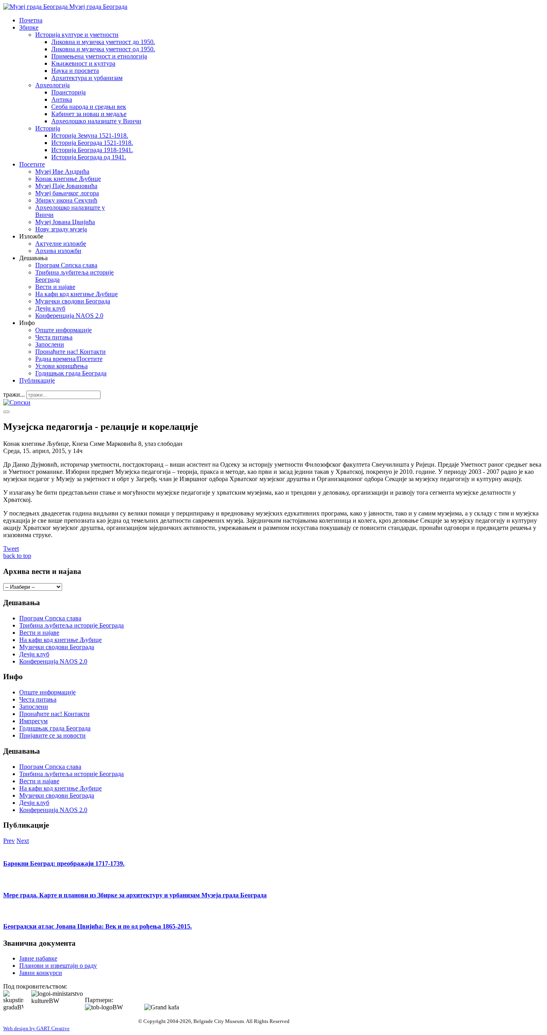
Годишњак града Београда (71, 373)
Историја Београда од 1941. (88, 157)
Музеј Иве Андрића (62, 171)
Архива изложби (58, 250)
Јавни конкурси (40, 972)
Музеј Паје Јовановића (66, 186)
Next (22, 840)
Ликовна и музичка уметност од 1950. (103, 49)
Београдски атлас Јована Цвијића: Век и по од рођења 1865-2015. (97, 926)
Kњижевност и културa (83, 63)
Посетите (32, 164)
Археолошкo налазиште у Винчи (96, 121)
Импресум (33, 721)
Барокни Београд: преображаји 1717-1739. (64, 863)
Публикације (37, 380)
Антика (61, 99)
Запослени (49, 344)
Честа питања (53, 337)
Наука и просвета (75, 70)
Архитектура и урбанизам (87, 77)
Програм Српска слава (66, 265)
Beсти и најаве (55, 286)
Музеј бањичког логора (67, 193)
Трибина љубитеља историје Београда (71, 625)
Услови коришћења (61, 366)
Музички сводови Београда (72, 301)
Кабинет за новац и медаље (89, 113)
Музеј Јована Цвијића (65, 222)
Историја (47, 128)
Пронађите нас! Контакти (70, 351)
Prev (9, 840)
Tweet (11, 548)
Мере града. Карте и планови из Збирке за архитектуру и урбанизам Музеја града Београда (135, 895)
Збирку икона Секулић (66, 200)
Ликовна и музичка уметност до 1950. (103, 41)
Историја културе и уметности (77, 34)
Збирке (28, 27)
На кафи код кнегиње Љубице (76, 294)
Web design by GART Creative (36, 1028)
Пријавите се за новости (52, 735)
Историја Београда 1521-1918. (92, 142)
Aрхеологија (52, 85)
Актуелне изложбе (60, 243)
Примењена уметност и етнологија (99, 56)
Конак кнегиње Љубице (68, 178)
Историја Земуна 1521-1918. (89, 135)
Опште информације (63, 330)
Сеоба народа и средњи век (88, 106)
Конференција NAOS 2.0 (69, 315)
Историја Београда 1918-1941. (92, 149)
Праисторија (68, 92)
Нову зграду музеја (61, 229)
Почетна (30, 20)
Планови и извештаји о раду (58, 965)
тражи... (14, 394)
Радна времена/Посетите (69, 358)
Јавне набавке (38, 958)
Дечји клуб (50, 308)
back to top (17, 555)
